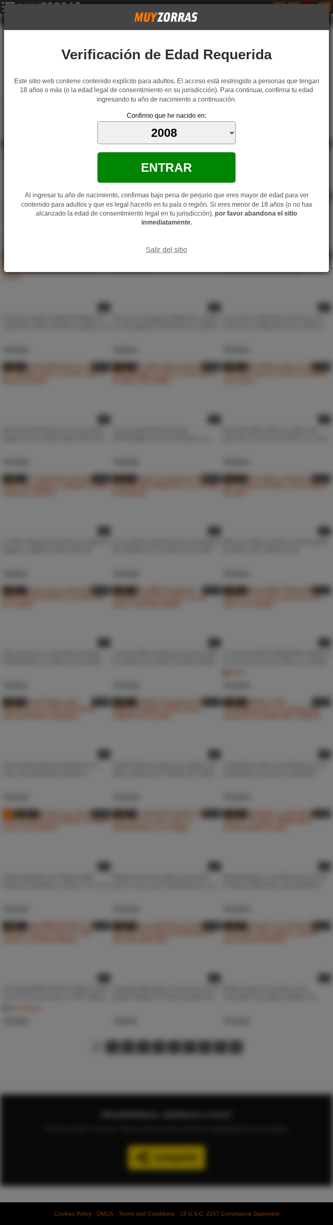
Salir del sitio (166, 250)
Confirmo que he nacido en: (166, 115)
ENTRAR (166, 167)
